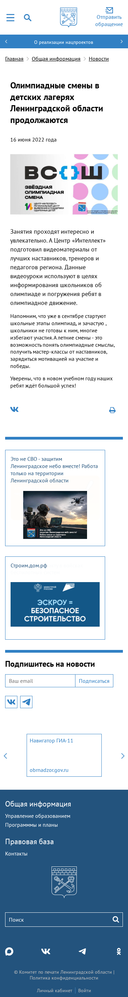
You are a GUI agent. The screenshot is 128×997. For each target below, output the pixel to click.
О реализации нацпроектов (63, 42)
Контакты (16, 853)
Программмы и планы (31, 824)
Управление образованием (37, 815)
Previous (5, 755)
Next (122, 755)
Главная (14, 58)
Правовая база (29, 841)
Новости (99, 58)
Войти (84, 990)
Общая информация (56, 58)
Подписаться (94, 680)
